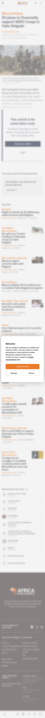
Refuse (31, 373)
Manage (14, 373)
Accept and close (22, 366)
